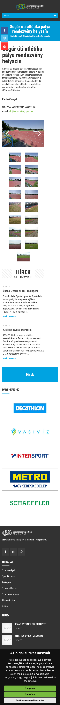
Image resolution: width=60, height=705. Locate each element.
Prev (7, 133)
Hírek (30, 374)
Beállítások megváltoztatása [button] (30, 700)
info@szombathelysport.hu (21, 111)
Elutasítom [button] (30, 694)
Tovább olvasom (9, 316)
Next (39, 133)
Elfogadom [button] (30, 688)
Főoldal (13, 36)
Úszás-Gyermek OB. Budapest (20, 291)
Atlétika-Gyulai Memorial (17, 330)
